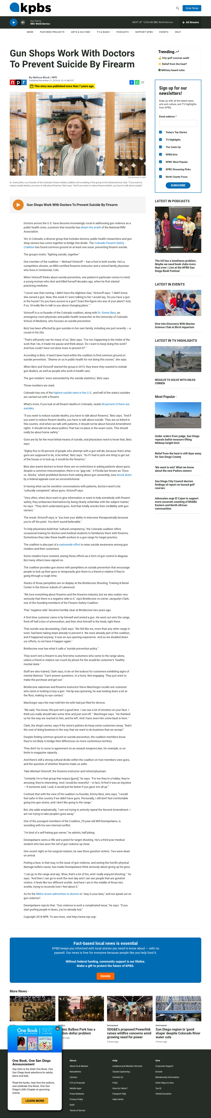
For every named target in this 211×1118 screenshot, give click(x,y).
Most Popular (165, 397)
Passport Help (119, 1094)
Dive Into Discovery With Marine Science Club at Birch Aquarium (175, 325)
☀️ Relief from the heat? (172, 64)
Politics (61, 1025)
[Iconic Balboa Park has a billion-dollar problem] (81, 1008)
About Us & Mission (79, 1066)
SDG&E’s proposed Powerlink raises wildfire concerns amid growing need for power (129, 1033)
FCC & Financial (77, 1083)
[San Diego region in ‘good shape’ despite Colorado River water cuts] (178, 1008)
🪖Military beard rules (171, 70)
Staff (72, 1105)
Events (163, 32)
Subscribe (178, 185)
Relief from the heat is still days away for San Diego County (178, 455)
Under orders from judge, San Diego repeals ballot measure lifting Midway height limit (177, 439)
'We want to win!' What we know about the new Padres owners (174, 469)
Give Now (192, 8)
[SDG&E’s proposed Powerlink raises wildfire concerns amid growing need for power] (130, 1008)
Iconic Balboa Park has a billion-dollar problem (76, 1031)
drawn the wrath (91, 227)
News (30, 32)
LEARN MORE (34, 1101)
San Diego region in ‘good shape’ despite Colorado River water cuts (178, 1033)
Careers (73, 1077)
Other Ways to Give (164, 1083)
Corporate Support (164, 1066)
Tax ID (158, 1088)
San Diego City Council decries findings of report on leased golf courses (174, 485)
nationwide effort (70, 544)
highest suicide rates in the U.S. (72, 392)
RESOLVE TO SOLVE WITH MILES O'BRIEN (175, 381)
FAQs (115, 1083)
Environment (112, 1025)
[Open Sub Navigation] (35, 32)
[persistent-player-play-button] (13, 22)
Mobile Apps (75, 1088)
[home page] (30, 8)
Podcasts (122, 32)
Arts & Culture (80, 32)
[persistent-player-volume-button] (22, 22)
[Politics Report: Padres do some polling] (32, 1008)
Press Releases (77, 1094)
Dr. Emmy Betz (107, 312)
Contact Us (117, 1077)
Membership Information (167, 1077)
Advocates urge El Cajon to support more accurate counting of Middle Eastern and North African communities (176, 503)
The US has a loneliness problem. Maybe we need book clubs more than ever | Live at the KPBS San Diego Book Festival (175, 266)
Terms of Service (77, 1110)
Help (178, 32)
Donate (105, 976)
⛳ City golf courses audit (173, 57)
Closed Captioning (121, 1071)
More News (18, 991)
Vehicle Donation (163, 1094)
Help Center (118, 1099)
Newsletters (75, 1071)
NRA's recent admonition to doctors (57, 894)
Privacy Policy (76, 1099)
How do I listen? (120, 1088)
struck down (124, 474)
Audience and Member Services (127, 1066)
